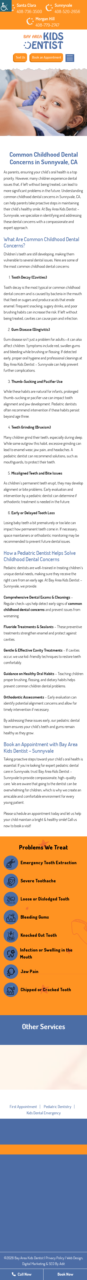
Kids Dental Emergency (44, 1113)
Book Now (65, 1274)
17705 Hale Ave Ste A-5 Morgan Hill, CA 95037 (42, 1258)
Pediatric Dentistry (57, 1107)
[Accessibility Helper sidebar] (6, 6)
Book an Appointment (46, 57)
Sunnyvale (63, 5)
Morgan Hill (45, 18)
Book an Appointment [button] (44, 1101)
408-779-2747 (47, 25)
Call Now (24, 1274)
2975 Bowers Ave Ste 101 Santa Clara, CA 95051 (43, 1197)
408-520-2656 (67, 11)
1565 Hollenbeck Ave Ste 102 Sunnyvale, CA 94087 (43, 1227)
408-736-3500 (29, 11)
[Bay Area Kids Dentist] (43, 41)
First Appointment (23, 1107)
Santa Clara (26, 5)
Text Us (20, 57)
